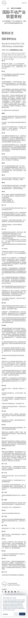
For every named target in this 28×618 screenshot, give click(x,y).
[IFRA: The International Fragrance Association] (4, 3)
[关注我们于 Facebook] (2, 592)
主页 (8, 8)
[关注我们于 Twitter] (5, 592)
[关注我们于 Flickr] (18, 592)
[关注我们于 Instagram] (12, 592)
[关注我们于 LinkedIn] (8, 592)
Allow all (22, 614)
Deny (16, 614)
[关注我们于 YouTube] (15, 592)
